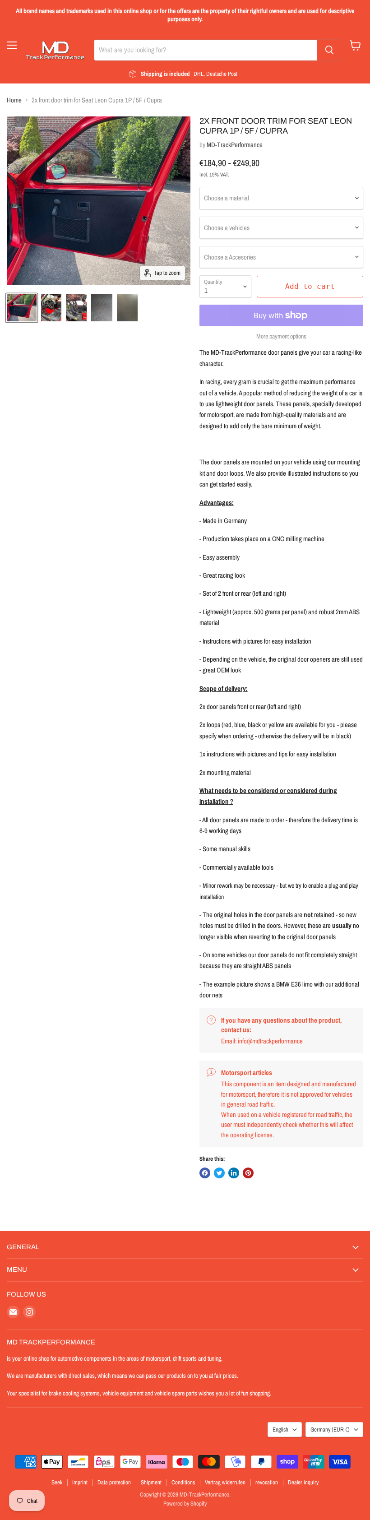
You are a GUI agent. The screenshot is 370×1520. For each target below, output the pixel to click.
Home (14, 100)
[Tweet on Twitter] (219, 1173)
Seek (56, 1482)
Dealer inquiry (303, 1482)
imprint (80, 1482)
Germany (330, 1429)
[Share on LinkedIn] (233, 1173)
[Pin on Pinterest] (248, 1173)
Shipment (151, 1482)
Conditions (183, 1482)
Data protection (114, 1482)
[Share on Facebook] (204, 1173)
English (280, 1429)
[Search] (329, 50)
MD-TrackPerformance (235, 144)
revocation (266, 1482)
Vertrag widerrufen (225, 1482)
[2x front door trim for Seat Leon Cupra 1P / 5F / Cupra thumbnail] (21, 307)
